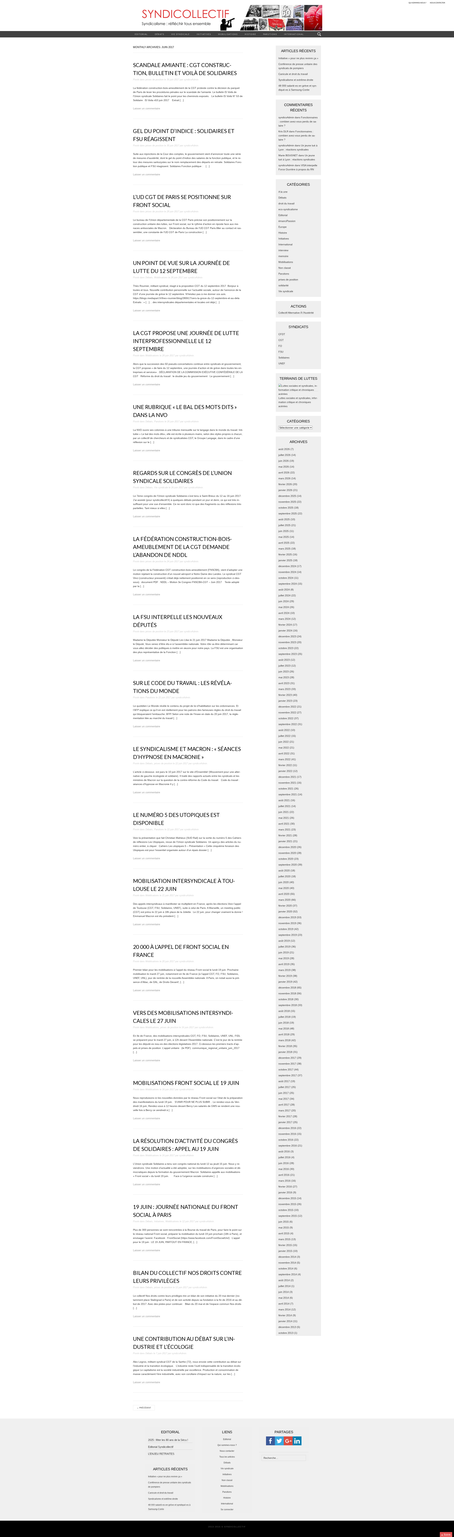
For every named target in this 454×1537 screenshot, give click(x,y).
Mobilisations (228, 34)
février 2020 (285, 905)
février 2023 (285, 694)
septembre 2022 (287, 724)
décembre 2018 (287, 987)
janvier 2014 (285, 1321)
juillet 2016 (284, 1157)
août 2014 (284, 1280)
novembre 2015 (287, 1204)
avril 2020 (283, 893)
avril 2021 (283, 823)
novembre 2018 (287, 993)
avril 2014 (283, 1303)
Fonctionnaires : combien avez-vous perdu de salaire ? (298, 121)
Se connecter (227, 1509)
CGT (281, 340)
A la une (282, 191)
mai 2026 (283, 466)
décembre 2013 (287, 1327)
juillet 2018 (284, 1016)
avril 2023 (283, 683)
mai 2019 (283, 958)
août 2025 (284, 519)
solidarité (283, 285)
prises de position (154, 79)
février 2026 (285, 484)
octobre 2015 (285, 1210)
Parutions (270, 34)
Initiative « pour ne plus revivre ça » (298, 58)
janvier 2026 (285, 490)
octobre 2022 (285, 718)
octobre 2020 (285, 858)
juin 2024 (283, 601)
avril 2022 (283, 753)
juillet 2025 (284, 525)
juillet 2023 (284, 665)
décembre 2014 (287, 1256)
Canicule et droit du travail (293, 74)
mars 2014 (284, 1309)
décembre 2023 (287, 636)
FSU (280, 351)
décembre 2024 (287, 566)
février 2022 (285, 765)
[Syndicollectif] (227, 17)
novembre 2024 (287, 572)
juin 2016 (283, 1163)
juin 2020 (283, 882)
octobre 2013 (285, 1332)
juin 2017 (283, 1092)
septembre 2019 (287, 934)
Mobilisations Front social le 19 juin (186, 1083)
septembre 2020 (287, 864)
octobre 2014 (285, 1268)
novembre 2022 (287, 712)
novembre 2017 (287, 1063)
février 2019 (285, 975)
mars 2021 (284, 829)
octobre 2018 (285, 999)
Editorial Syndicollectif (160, 1446)
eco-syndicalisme (288, 209)
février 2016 (285, 1186)
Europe (282, 226)
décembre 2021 (287, 776)
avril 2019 (283, 964)
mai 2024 (283, 607)
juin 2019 (283, 952)
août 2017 (284, 1081)
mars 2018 (284, 1040)
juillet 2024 (284, 595)
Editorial (141, 34)
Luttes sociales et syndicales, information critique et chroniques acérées (298, 402)
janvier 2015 (285, 1250)
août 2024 (284, 589)
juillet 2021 (284, 806)
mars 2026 (284, 478)
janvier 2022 (285, 771)
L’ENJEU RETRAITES (161, 1453)
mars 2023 (284, 689)
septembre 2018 (287, 1005)
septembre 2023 (287, 654)
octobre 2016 (285, 1139)
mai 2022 (283, 747)
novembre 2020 (287, 853)
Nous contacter (227, 1451)
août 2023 (284, 659)
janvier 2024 (285, 630)
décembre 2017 (287, 1057)
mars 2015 (284, 1239)
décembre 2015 (287, 1198)
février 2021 (285, 835)
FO (280, 345)
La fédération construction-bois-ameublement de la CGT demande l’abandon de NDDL (182, 547)
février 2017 (285, 1116)
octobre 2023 (285, 648)
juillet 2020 (284, 876)
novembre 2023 (287, 642)
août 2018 (284, 1011)
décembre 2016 (287, 1128)
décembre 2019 (287, 917)
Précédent (144, 1408)
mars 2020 (284, 899)
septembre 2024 (287, 583)
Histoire (250, 34)
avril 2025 (283, 542)
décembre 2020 (287, 847)
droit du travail (286, 203)
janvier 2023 (285, 700)
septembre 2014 (287, 1274)
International (294, 34)
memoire (283, 256)
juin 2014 (283, 1291)
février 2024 (285, 624)
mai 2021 (283, 817)
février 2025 (285, 554)
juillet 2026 (284, 455)
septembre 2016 (287, 1145)
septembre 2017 (287, 1075)
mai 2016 (283, 1169)
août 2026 (284, 449)
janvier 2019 (285, 981)
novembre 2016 (287, 1133)
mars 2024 (284, 618)
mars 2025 (284, 548)
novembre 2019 (287, 923)
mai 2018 (283, 1028)
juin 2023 (283, 671)
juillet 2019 (284, 946)
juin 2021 (283, 812)
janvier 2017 (285, 1122)
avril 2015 (283, 1233)
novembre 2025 (287, 501)
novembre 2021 (287, 782)
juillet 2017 (284, 1087)
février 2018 (285, 1046)
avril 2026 (283, 472)
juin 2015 (283, 1221)
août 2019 (284, 940)
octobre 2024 (285, 577)
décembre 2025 (287, 495)
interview (283, 250)
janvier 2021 (285, 841)
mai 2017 (283, 1098)
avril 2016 (283, 1174)
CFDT (281, 334)
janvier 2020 (285, 911)
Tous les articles (227, 1457)
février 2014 (285, 1315)
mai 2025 (283, 536)
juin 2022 (283, 741)
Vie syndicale (180, 34)
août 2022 (284, 730)
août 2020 (284, 870)
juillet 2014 (284, 1286)
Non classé (284, 267)
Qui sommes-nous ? (227, 1445)
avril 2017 (283, 1104)
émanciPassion (286, 221)
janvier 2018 (285, 1052)
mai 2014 (283, 1297)
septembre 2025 (287, 513)
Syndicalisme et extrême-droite (295, 79)
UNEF (281, 363)
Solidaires (283, 357)
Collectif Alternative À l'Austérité (296, 312)
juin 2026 (283, 460)
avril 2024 (283, 613)
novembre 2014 (287, 1262)
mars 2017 (284, 1110)
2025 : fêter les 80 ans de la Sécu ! (168, 1439)
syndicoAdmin (191, 79)
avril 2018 (283, 1034)
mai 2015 (283, 1227)
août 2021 (284, 800)
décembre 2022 (287, 706)
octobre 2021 (285, 788)
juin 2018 (283, 1022)
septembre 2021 (287, 794)
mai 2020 (283, 888)
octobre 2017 (285, 1069)
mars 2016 (284, 1180)
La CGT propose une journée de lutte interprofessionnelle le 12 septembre (186, 341)
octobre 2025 (285, 507)
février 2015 (285, 1245)
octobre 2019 (285, 929)
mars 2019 (284, 970)
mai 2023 (283, 677)
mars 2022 (284, 759)
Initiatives (204, 34)
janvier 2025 (285, 560)
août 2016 (284, 1151)
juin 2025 (283, 531)
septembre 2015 (287, 1215)
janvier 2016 (285, 1192)
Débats (159, 34)
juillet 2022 (284, 735)
